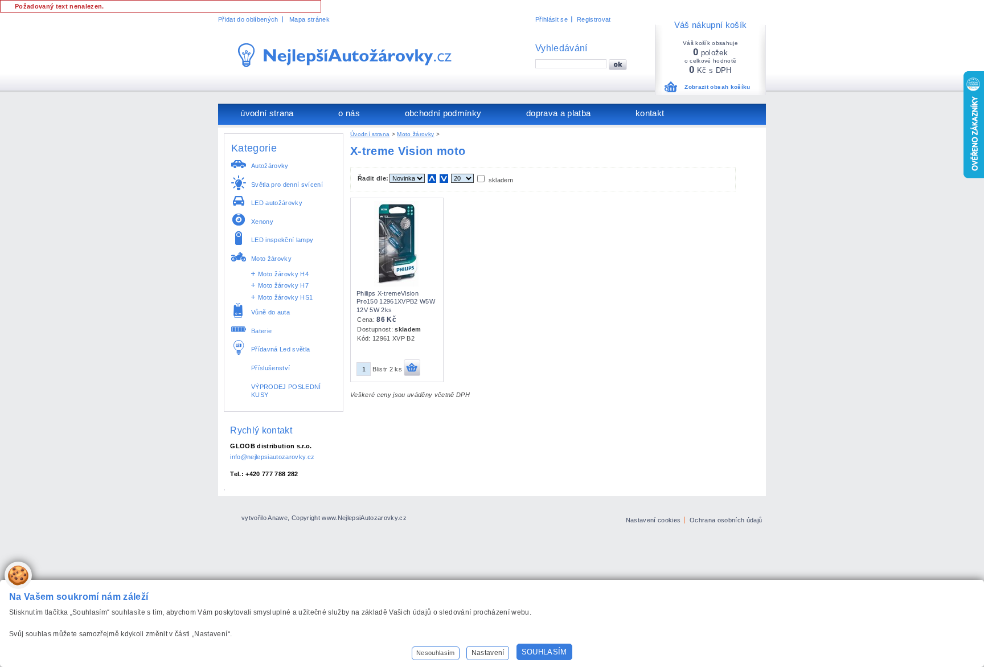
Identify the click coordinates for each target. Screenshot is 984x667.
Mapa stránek (309, 19)
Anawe (278, 517)
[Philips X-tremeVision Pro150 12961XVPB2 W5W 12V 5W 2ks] (396, 284)
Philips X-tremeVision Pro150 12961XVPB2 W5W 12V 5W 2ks (395, 301)
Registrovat (594, 19)
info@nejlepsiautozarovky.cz (272, 456)
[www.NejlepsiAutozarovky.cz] (344, 55)
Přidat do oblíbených (248, 19)
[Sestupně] (444, 178)
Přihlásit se (551, 19)
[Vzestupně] (432, 178)
